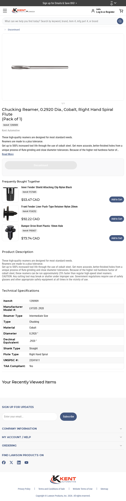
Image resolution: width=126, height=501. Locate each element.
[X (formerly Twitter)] (11, 462)
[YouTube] (26, 462)
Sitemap (104, 489)
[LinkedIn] (19, 462)
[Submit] (120, 21)
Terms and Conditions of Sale (51, 489)
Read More (8, 154)
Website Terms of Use (83, 489)
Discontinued (14, 29)
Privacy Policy (24, 489)
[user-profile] (111, 4)
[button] (57, 103)
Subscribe (68, 416)
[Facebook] (4, 462)
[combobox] (63, 21)
